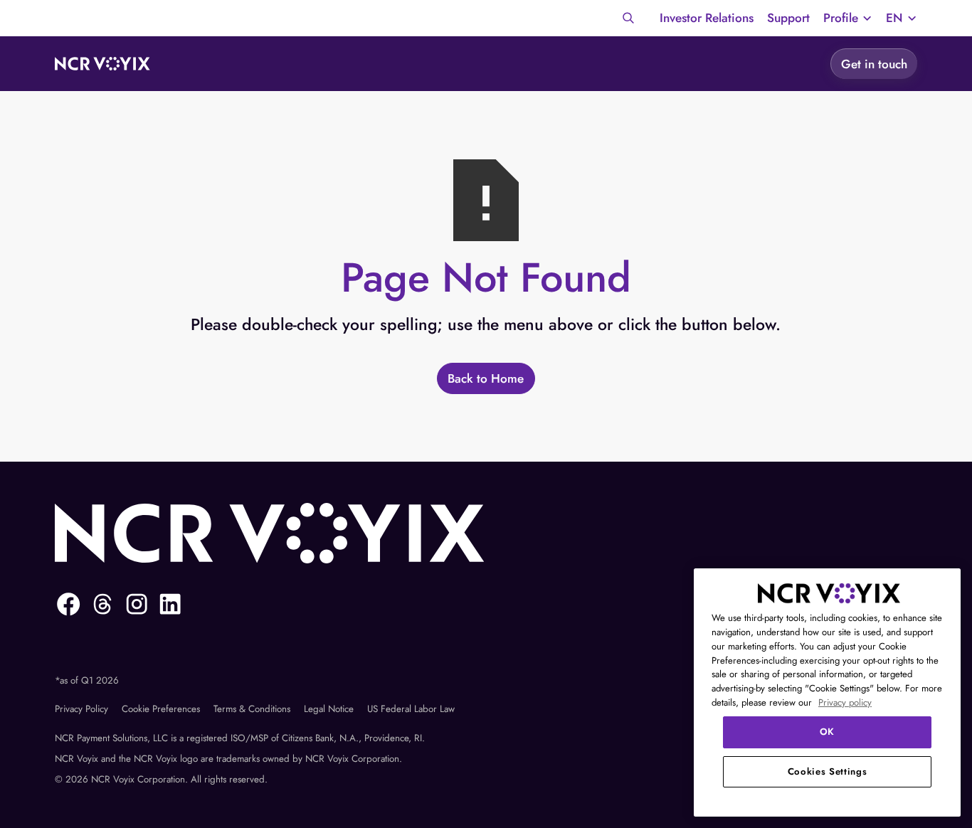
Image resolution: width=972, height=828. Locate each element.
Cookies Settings (827, 771)
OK (827, 731)
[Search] (628, 17)
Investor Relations (707, 17)
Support (788, 17)
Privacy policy (845, 702)
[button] (847, 18)
